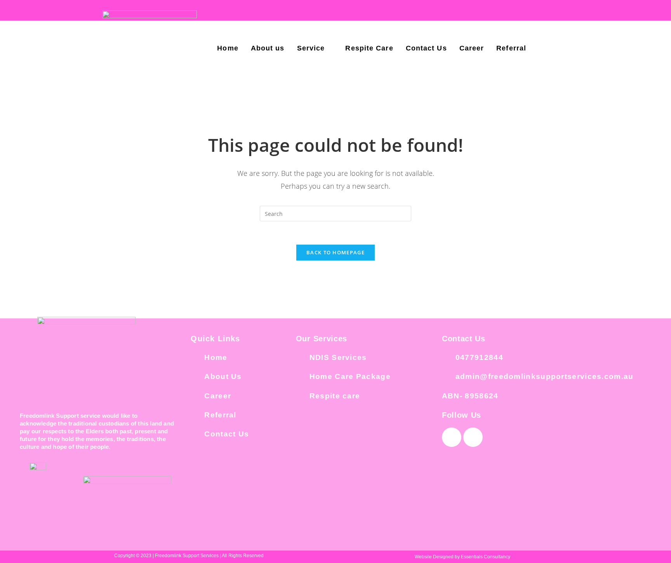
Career (471, 48)
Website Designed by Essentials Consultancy (462, 557)
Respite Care (369, 48)
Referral (511, 48)
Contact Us (426, 48)
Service (311, 48)
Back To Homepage (335, 252)
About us (268, 48)
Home (227, 48)
